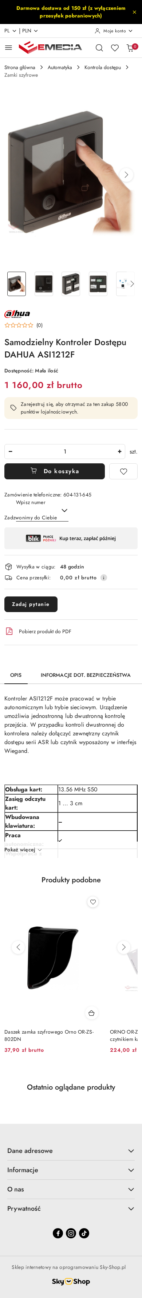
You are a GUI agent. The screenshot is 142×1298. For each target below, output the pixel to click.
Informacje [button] (22, 1170)
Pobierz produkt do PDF (45, 631)
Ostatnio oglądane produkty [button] (71, 1087)
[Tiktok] (84, 1233)
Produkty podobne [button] (71, 880)
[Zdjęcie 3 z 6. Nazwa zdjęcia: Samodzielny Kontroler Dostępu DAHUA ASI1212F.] (71, 284)
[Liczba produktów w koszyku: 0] (130, 48)
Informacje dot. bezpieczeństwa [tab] (86, 675)
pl (7, 30)
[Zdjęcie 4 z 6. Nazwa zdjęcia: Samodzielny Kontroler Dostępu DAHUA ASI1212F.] (98, 284)
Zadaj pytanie (31, 604)
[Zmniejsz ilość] (10, 451)
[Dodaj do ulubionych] (123, 471)
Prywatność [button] (24, 1208)
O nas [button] (15, 1189)
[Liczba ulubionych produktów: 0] (115, 48)
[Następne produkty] (123, 947)
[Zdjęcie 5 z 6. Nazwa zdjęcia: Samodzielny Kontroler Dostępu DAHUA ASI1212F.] (125, 284)
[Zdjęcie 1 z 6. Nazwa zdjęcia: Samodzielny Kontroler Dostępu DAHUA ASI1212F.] (16, 284)
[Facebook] (58, 1233)
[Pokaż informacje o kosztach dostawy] (104, 578)
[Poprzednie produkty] (18, 947)
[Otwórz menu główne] (8, 47)
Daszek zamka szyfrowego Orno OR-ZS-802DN (49, 1035)
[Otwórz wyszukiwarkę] (99, 48)
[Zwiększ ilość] (119, 451)
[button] (126, 175)
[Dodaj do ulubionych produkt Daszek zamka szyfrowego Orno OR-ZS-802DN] (92, 901)
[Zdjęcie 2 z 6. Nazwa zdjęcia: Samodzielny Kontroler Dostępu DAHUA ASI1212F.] (44, 284)
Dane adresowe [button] (30, 1150)
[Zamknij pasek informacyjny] (134, 12)
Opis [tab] (16, 675)
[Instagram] (71, 1233)
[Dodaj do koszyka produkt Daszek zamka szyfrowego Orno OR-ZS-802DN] (91, 1012)
